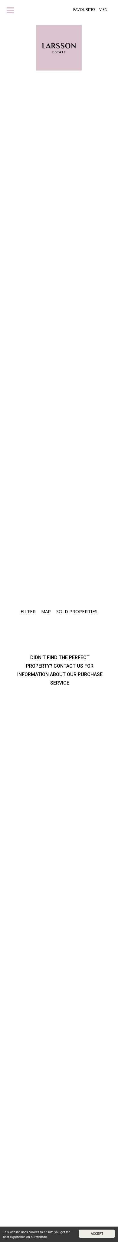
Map (46, 611)
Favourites (84, 9)
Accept (97, 1233)
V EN (103, 9)
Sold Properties (76, 611)
